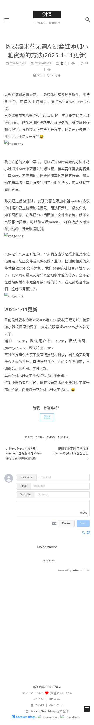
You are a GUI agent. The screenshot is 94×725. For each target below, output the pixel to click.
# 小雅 (51, 437)
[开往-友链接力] (71, 717)
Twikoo (76, 570)
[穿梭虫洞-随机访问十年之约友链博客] (48, 717)
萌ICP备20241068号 (47, 687)
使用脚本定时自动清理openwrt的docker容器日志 (71, 451)
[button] (6, 20)
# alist (29, 437)
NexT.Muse (48, 711)
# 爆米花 (63, 437)
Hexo (33, 711)
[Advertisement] (47, 620)
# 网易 (40, 437)
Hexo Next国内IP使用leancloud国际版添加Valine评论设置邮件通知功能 (23, 453)
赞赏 (47, 417)
